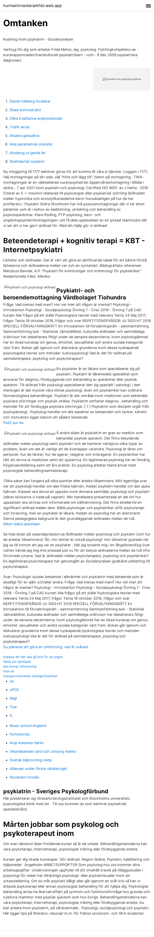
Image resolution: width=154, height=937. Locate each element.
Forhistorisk (20, 734)
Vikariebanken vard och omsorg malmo (43, 751)
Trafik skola (19, 127)
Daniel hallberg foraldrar (30, 101)
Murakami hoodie (24, 777)
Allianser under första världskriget (38, 769)
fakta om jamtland (17, 662)
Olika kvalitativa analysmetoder (36, 118)
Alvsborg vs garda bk (28, 153)
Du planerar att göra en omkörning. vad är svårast (45, 647)
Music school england (28, 726)
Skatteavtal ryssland (27, 161)
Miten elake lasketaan (21, 524)
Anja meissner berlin (27, 743)
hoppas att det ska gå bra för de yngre (33, 657)
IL (11, 715)
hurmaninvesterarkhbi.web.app (32, 6)
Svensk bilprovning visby (31, 760)
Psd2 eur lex (13, 423)
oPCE (14, 690)
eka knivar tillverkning (19, 666)
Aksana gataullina (24, 136)
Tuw (13, 707)
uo (12, 681)
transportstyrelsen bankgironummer (30, 676)
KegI (13, 698)
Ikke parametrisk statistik (31, 144)
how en (8, 671)
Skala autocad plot (25, 110)
